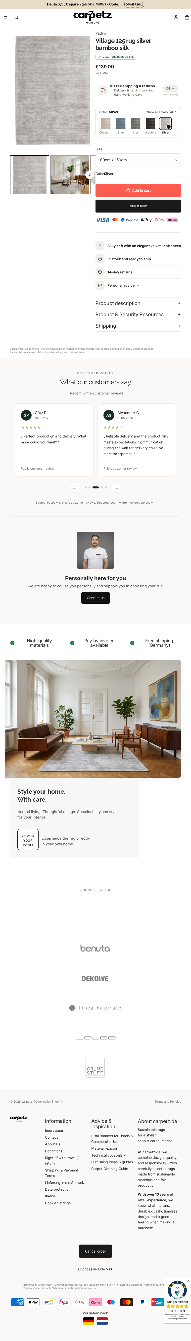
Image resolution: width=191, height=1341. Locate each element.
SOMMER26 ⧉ (133, 4)
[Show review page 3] (96, 487)
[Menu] (5, 17)
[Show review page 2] (90, 487)
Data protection (57, 1189)
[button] (28, 839)
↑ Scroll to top (96, 890)
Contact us (95, 598)
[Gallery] (53, 111)
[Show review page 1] (86, 487)
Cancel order (95, 1251)
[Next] (88, 90)
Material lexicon (104, 1148)
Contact (51, 1137)
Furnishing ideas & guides (112, 1162)
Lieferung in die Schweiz (65, 1182)
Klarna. (50, 1196)
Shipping (106, 326)
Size (99, 149)
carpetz (26, 1101)
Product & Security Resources (130, 314)
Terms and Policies (167, 1101)
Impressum (54, 1130)
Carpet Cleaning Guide (109, 1169)
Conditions (53, 1151)
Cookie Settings (58, 1203)
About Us (52, 1144)
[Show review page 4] (102, 487)
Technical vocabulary (108, 1155)
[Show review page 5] (106, 487)
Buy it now (138, 206)
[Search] (16, 17)
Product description (118, 303)
